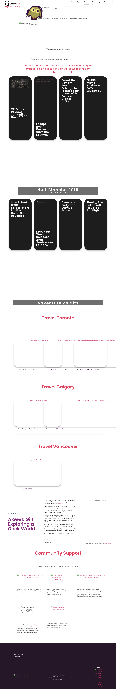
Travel (86, 2)
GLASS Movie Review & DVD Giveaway (94, 85)
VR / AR (79, 2)
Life (72, 2)
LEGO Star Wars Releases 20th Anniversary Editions (45, 238)
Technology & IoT (98, 2)
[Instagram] (89, 655)
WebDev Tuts (88, 4)
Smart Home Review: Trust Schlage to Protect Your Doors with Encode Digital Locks (70, 90)
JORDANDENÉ (108, 543)
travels (61, 504)
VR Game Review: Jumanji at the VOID (19, 113)
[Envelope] (100, 655)
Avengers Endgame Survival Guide (68, 206)
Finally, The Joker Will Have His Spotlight (95, 206)
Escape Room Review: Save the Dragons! (42, 129)
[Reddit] (78, 655)
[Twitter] (84, 655)
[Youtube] (95, 655)
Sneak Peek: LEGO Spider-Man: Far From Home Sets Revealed (20, 209)
